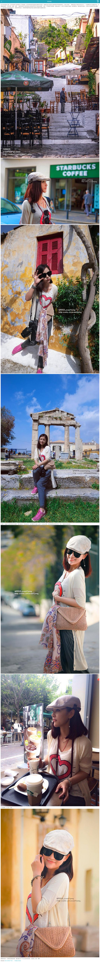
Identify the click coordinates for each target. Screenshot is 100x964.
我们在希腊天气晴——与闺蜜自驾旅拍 (13, 960)
